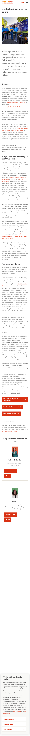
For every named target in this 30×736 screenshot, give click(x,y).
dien (13, 130)
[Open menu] (27, 2)
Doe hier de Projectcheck (11, 407)
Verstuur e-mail (10, 471)
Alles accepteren (9, 719)
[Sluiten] (26, 676)
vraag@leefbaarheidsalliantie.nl (13, 107)
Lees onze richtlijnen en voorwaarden (10, 399)
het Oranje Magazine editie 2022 (11, 431)
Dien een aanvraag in (9, 413)
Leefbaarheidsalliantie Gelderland (15, 102)
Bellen (8, 476)
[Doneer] (22, 2)
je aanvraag (18, 130)
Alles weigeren (8, 724)
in (22, 130)
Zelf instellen (8, 729)
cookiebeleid (17, 711)
